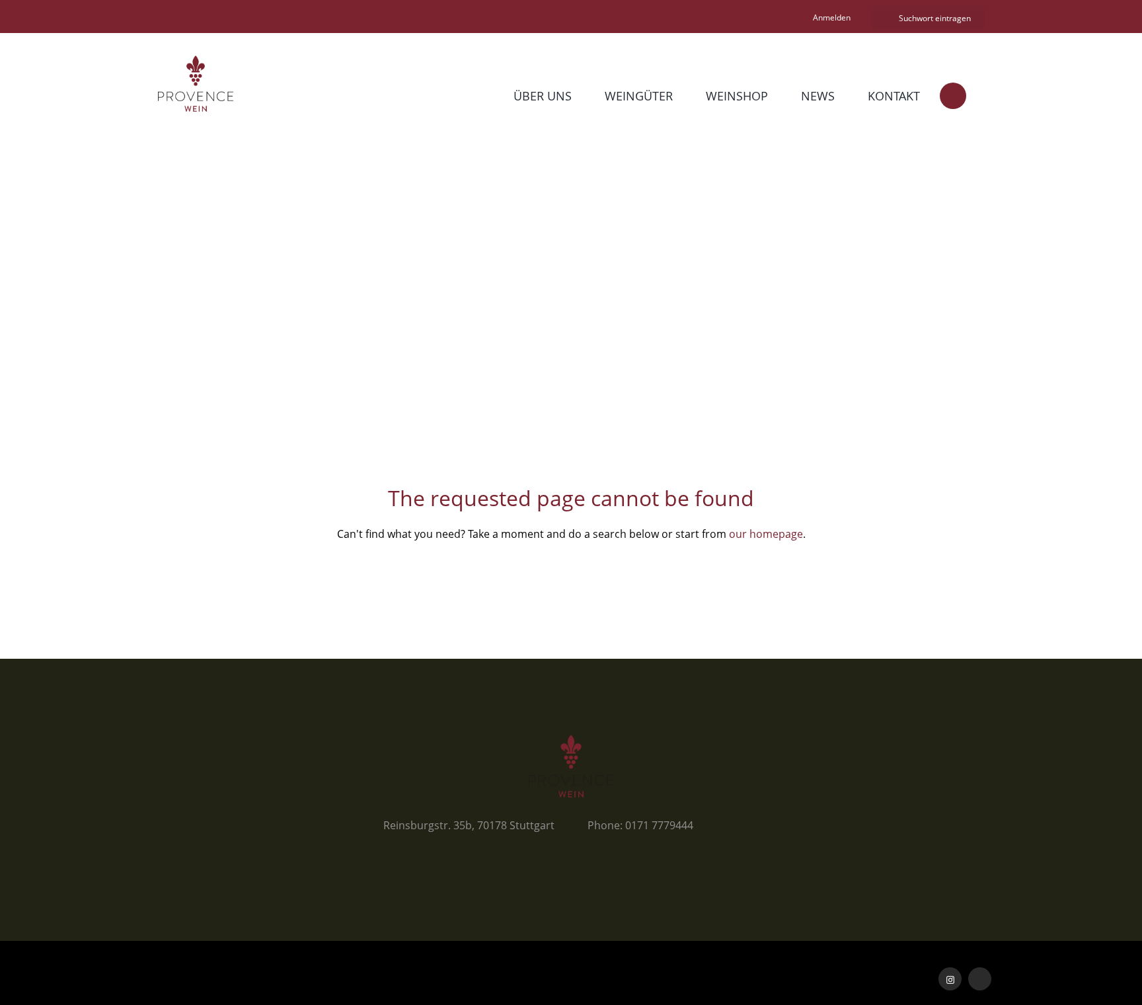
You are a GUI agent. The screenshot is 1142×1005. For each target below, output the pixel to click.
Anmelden (832, 17)
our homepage (766, 534)
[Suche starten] (883, 18)
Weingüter (639, 96)
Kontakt (894, 96)
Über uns (543, 96)
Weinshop (737, 96)
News (818, 96)
